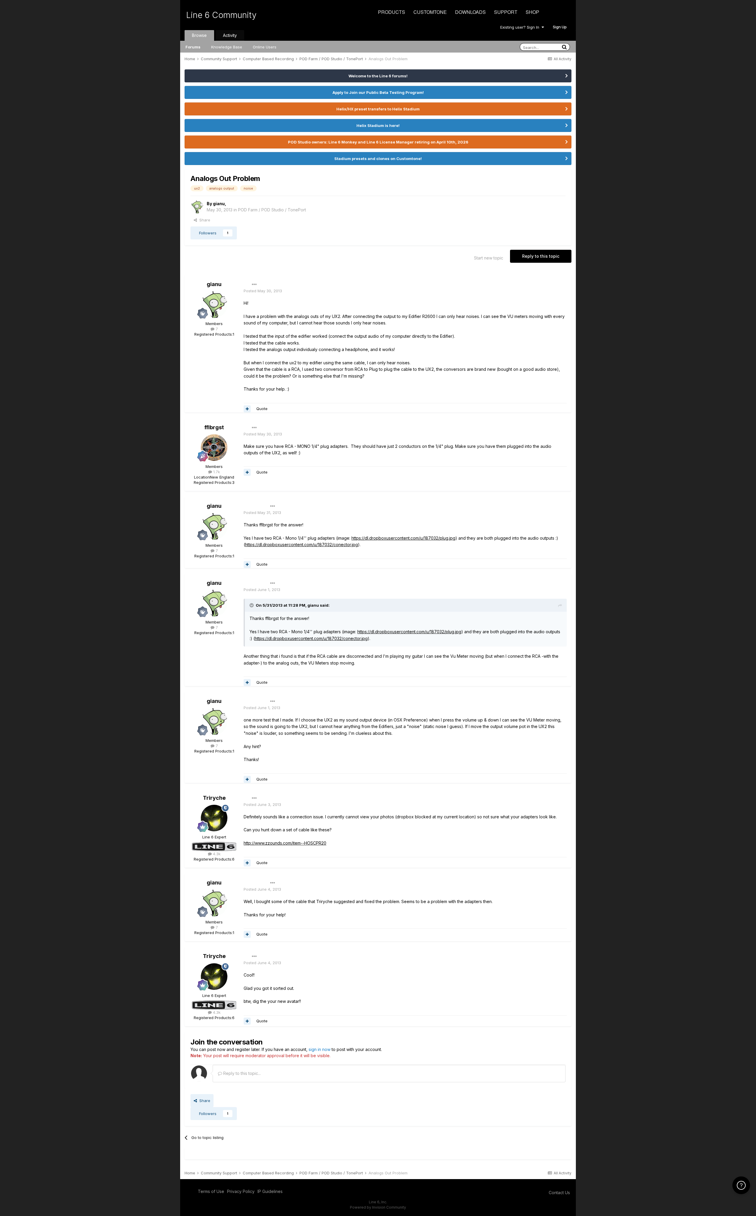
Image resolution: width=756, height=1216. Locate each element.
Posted (263, 290)
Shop (532, 12)
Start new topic (488, 257)
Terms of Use (211, 1191)
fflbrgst (214, 427)
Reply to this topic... (241, 1073)
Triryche (214, 798)
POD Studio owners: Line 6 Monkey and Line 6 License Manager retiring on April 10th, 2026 (378, 142)
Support (505, 12)
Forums (193, 47)
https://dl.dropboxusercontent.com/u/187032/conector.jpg (301, 544)
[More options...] (254, 284)
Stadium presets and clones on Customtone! (378, 158)
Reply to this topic (540, 256)
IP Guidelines (270, 1191)
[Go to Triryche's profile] (214, 818)
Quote (262, 408)
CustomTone (430, 12)
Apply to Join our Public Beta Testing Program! (378, 92)
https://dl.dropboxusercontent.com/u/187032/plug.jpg (403, 538)
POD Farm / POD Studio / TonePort (272, 209)
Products (391, 12)
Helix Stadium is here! (378, 125)
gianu (219, 203)
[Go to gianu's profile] (196, 206)
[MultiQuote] (247, 408)
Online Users (264, 47)
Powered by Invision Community (378, 1207)
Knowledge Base (226, 47)
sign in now (319, 1049)
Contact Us (559, 1192)
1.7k (216, 471)
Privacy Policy (241, 1191)
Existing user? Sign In (521, 27)
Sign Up (560, 27)
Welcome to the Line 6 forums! (378, 76)
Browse (199, 35)
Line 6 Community (221, 15)
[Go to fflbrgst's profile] (214, 447)
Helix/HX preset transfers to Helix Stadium (378, 109)
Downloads (470, 12)
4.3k (216, 853)
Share (203, 220)
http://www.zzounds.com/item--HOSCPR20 (285, 843)
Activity (230, 35)
